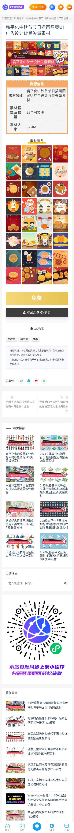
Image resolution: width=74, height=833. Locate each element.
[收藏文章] (21, 381)
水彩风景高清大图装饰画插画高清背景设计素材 (20, 489)
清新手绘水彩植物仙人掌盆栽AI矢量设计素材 (20, 404)
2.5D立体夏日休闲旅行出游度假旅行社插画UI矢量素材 (54, 457)
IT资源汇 (19, 18)
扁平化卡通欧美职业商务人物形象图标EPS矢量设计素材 (20, 457)
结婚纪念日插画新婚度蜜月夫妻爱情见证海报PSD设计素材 (20, 524)
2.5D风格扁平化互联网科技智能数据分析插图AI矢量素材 (54, 556)
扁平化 (24, 339)
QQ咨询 (38, 328)
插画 (35, 339)
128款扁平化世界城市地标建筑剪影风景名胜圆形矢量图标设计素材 (54, 524)
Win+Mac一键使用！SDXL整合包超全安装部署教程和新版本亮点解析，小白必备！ (47, 800)
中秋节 (11, 339)
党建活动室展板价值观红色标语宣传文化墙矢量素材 (53, 406)
